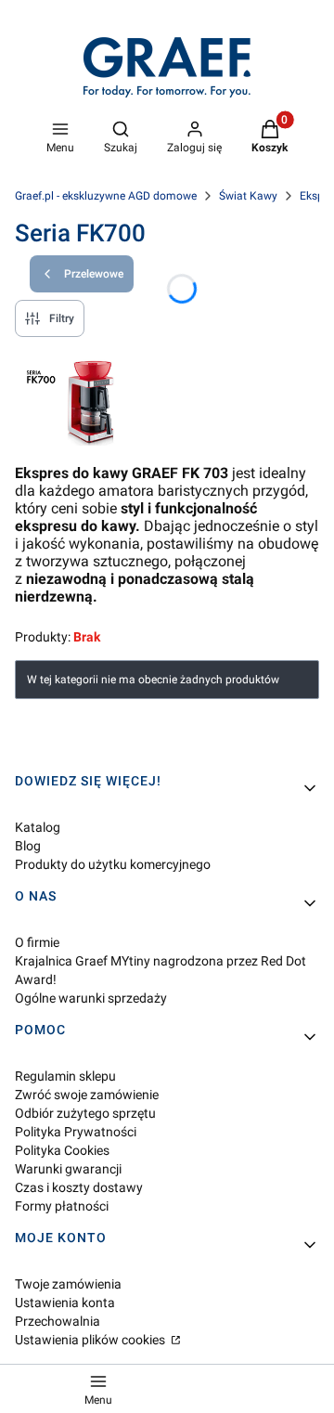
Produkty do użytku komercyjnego (113, 864)
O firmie (37, 942)
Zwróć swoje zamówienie (87, 1094)
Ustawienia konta (65, 1302)
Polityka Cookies (62, 1150)
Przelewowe (93, 273)
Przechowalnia (57, 1321)
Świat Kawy (248, 195)
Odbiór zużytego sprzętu (85, 1113)
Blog (28, 845)
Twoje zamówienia (68, 1284)
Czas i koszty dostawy (79, 1187)
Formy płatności (62, 1206)
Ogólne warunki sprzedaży (91, 998)
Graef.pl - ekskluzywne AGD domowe (106, 195)
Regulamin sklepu (65, 1076)
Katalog (37, 827)
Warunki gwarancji (68, 1168)
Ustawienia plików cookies (91, 1339)
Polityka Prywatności (75, 1131)
